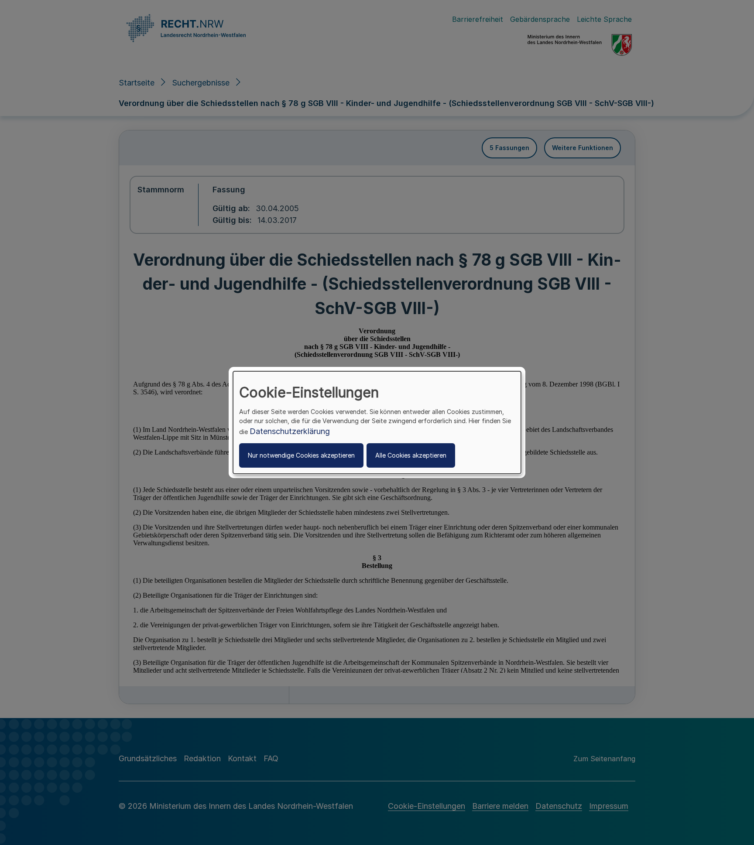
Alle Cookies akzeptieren (410, 455)
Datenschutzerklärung (290, 431)
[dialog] (377, 422)
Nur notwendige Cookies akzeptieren (301, 455)
